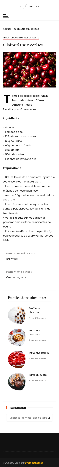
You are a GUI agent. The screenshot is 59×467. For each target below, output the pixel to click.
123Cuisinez (29, 6)
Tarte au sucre (38, 375)
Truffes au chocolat (35, 310)
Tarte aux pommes (34, 332)
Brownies (12, 259)
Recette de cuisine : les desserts (21, 37)
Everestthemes (34, 462)
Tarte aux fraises (39, 353)
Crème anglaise (16, 277)
